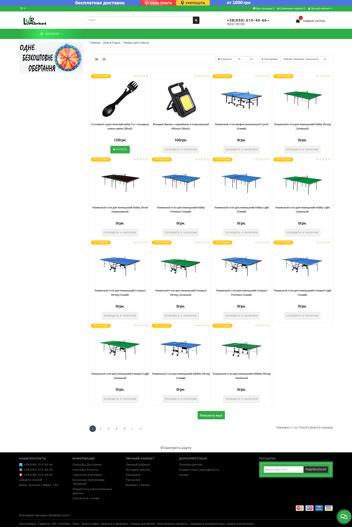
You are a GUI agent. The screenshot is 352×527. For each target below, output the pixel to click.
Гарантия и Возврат (88, 474)
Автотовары (27, 523)
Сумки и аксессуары (240, 523)
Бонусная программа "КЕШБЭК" (89, 482)
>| (140, 428)
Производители (190, 464)
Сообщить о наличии (181, 149)
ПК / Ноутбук (61, 523)
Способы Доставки (87, 464)
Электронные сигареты (172, 523)
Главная (94, 42)
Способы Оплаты (86, 469)
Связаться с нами (86, 498)
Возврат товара (138, 485)
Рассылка (133, 480)
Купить (121, 149)
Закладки (133, 474)
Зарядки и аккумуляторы (207, 523)
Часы (75, 523)
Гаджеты (44, 523)
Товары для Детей (142, 523)
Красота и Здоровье (114, 523)
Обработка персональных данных (92, 491)
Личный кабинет (320, 8)
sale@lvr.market (31, 480)
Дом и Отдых (90, 523)
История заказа (138, 469)
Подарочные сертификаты (199, 469)
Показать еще (211, 415)
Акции (183, 474)
